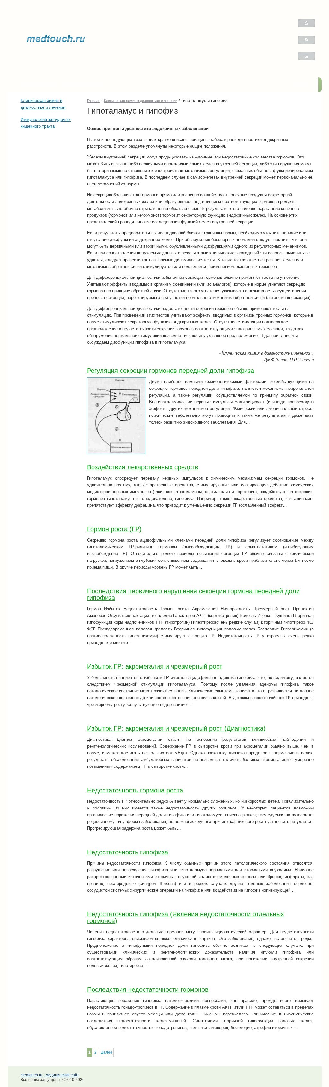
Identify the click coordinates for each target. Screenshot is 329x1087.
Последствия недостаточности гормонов (148, 989)
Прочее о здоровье (38, 85)
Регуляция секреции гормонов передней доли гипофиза (170, 370)
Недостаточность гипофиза (127, 852)
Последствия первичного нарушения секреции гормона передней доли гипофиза (193, 594)
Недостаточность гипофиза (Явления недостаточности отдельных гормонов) (185, 917)
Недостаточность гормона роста (135, 790)
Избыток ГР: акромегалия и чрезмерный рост (154, 666)
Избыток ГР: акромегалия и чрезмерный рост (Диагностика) (176, 728)
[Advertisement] (40, 172)
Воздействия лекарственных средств (142, 467)
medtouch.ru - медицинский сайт (50, 1075)
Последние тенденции (82, 85)
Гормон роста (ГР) (114, 529)
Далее (106, 1052)
